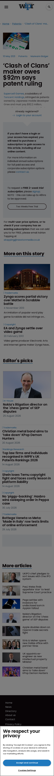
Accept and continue (27, 762)
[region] (27, 751)
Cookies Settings (27, 770)
